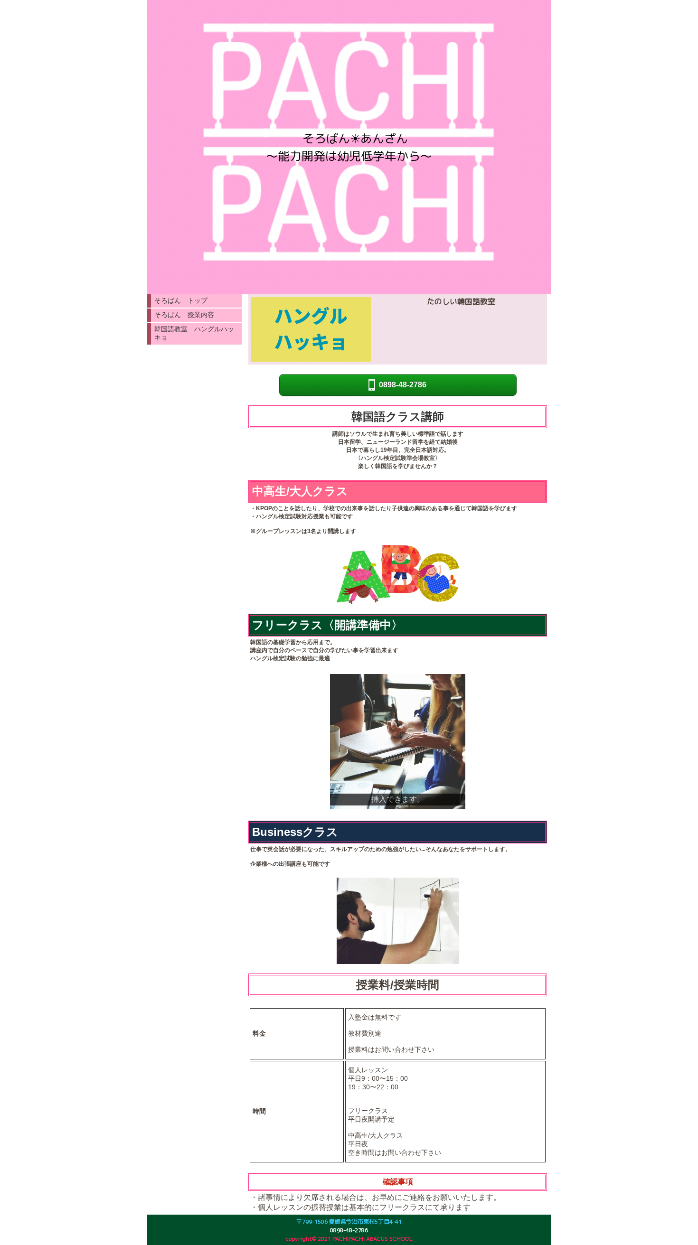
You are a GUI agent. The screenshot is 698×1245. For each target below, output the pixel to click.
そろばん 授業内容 (184, 314)
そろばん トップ (181, 300)
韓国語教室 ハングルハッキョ (194, 333)
